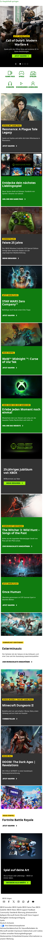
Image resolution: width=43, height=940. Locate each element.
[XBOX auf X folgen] (13, 901)
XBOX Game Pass (28, 907)
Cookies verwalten (7, 933)
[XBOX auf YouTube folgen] (33, 901)
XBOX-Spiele (17, 907)
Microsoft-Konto (13, 915)
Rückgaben (4, 917)
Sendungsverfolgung (17, 917)
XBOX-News (11, 910)
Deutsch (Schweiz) (7, 923)
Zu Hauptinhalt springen (9, 1)
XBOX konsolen (6, 907)
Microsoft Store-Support (29, 915)
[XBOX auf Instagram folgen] (18, 901)
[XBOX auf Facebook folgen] (9, 901)
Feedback (31, 910)
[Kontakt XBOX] (4, 901)
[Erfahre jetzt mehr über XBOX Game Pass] (10, 73)
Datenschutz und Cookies (33, 931)
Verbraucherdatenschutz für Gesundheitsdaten (17, 928)
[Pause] (15, 64)
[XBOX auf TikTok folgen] (28, 901)
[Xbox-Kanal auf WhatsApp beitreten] (23, 901)
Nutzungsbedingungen (23, 933)
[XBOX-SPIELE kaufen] (21, 73)
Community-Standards (8, 912)
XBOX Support (22, 910)
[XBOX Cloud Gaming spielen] (21, 83)
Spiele (2, 920)
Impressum (18, 931)
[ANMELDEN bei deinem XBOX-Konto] (32, 83)
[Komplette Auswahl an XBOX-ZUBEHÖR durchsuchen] (10, 83)
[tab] (20, 64)
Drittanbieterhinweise (20, 936)
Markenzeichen (6, 936)
